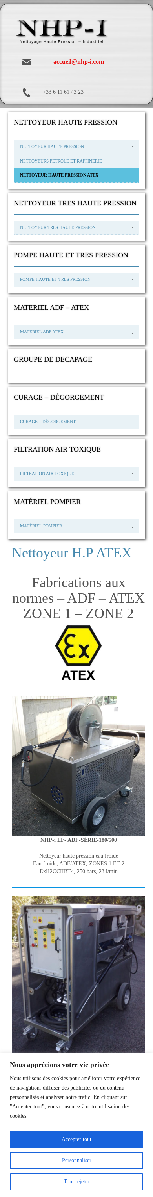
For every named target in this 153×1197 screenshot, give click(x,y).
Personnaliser (76, 1160)
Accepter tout (76, 1139)
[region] (76, 1125)
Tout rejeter (76, 1181)
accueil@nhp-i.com (78, 61)
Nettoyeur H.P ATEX (72, 553)
